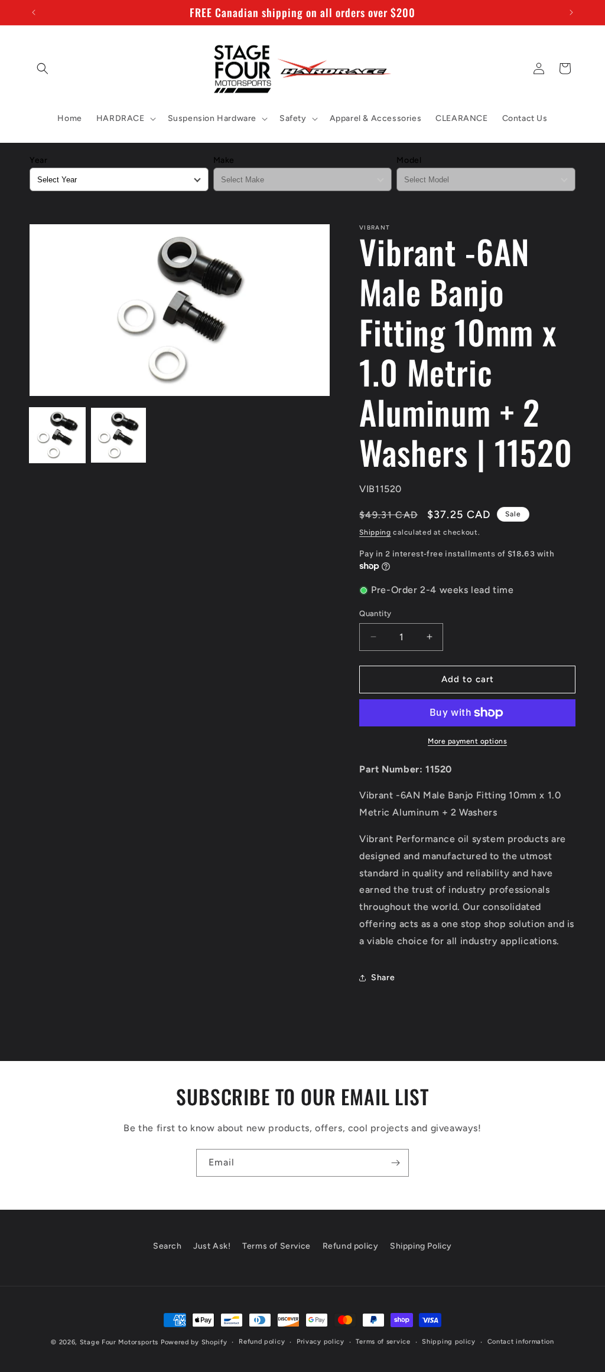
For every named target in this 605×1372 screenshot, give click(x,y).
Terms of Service (276, 1246)
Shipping (375, 532)
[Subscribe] (395, 1163)
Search (167, 1246)
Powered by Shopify (194, 1342)
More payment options (467, 741)
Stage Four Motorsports (119, 1342)
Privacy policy (320, 1341)
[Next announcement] (571, 12)
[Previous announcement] (34, 12)
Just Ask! (211, 1246)
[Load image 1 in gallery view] (57, 435)
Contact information (520, 1341)
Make (224, 160)
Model (408, 160)
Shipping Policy (421, 1246)
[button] (43, 68)
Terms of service (383, 1341)
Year (38, 160)
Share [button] (383, 977)
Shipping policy (449, 1341)
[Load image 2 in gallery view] (119, 435)
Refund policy (351, 1246)
